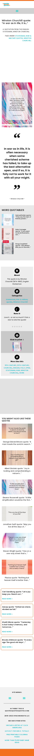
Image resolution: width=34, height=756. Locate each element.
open (28, 368)
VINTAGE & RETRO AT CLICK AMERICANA (17, 726)
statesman (10, 370)
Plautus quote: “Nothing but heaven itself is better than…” (17, 578)
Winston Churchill (20, 302)
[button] (17, 11)
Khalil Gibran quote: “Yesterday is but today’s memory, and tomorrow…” (16, 624)
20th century (23, 365)
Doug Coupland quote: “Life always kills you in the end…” (23, 245)
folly (22, 368)
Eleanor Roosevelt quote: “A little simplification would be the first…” (17, 498)
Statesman (20, 36)
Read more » (7, 599)
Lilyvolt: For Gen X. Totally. (17, 731)
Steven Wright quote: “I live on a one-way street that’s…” (17, 552)
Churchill (8, 368)
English (16, 368)
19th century (10, 365)
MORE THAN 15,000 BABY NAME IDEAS (17, 741)
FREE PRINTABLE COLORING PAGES (17, 735)
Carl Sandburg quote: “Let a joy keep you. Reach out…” (16, 593)
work (21, 373)
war (18, 370)
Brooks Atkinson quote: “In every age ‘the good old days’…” (17, 641)
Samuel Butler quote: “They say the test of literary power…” (23, 217)
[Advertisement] (17, 63)
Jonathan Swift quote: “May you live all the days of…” (17, 525)
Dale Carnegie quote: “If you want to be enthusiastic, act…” (22, 232)
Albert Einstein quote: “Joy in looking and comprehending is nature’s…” (17, 471)
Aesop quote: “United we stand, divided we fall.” (16, 608)
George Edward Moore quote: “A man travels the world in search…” (17, 443)
